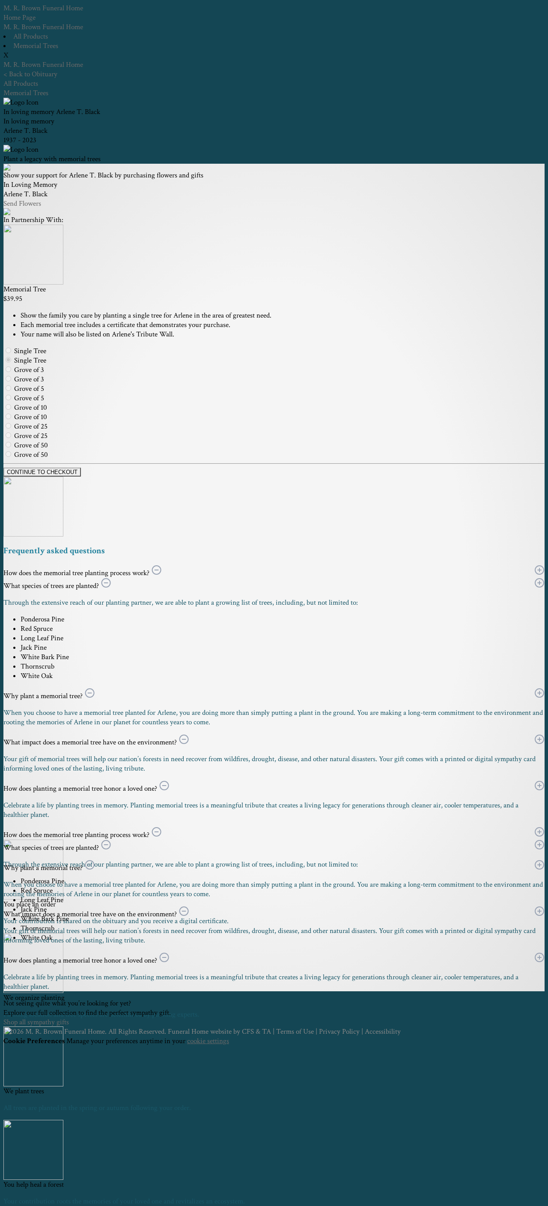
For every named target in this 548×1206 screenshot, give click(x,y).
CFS (248, 1031)
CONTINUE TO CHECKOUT (42, 472)
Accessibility (383, 1031)
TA (266, 1031)
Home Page (19, 17)
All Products (30, 36)
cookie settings (208, 1041)
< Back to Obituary (30, 74)
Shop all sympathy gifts (36, 1022)
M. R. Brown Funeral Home (43, 27)
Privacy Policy (339, 1031)
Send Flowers (22, 203)
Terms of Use (295, 1031)
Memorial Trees (35, 46)
